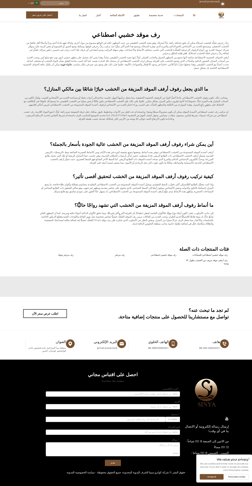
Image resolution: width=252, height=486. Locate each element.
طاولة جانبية (173, 223)
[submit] (66, 3)
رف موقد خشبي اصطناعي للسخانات (210, 254)
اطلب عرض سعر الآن (45, 313)
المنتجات (179, 15)
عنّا (194, 15)
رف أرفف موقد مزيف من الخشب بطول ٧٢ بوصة (207, 262)
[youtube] (227, 418)
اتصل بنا (83, 15)
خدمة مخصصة (156, 15)
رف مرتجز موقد (66, 254)
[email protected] (209, 1)
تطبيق (137, 15)
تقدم (113, 462)
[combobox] (172, 419)
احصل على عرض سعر (42, 15)
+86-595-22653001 (209, 348)
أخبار (98, 15)
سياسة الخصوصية (85, 472)
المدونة (70, 472)
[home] (221, 14)
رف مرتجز (120, 254)
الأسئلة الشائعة (117, 15)
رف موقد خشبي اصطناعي (163, 254)
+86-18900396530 (158, 348)
